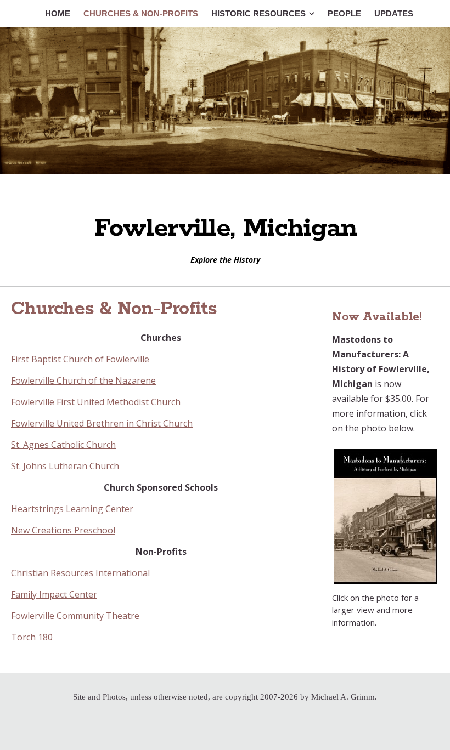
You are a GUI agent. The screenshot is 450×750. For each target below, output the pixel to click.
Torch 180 (32, 637)
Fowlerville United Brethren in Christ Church (102, 423)
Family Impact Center (54, 594)
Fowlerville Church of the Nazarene (83, 380)
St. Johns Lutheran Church (65, 466)
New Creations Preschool (63, 530)
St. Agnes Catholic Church (63, 445)
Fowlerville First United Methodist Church (96, 402)
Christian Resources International (80, 573)
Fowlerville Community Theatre (75, 616)
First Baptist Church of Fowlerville (80, 359)
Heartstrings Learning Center (72, 509)
